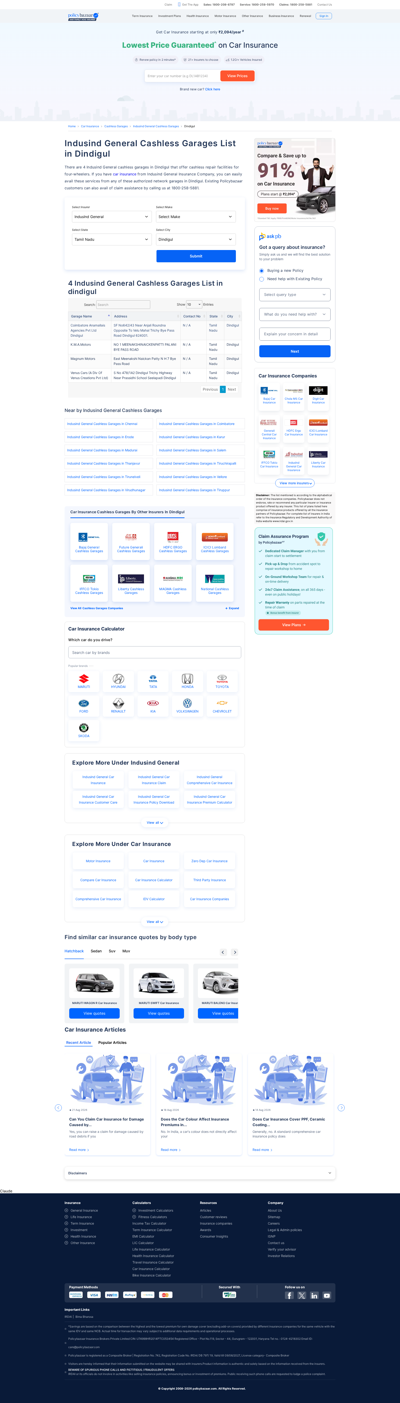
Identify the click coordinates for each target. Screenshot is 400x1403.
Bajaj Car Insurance (269, 400)
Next (232, 389)
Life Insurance (81, 1217)
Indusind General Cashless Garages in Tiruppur (194, 490)
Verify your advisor (282, 1249)
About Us (275, 1210)
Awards (205, 1230)
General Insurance (84, 1210)
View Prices (237, 75)
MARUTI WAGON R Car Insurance (94, 1003)
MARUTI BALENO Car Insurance (223, 1003)
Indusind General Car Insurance (98, 780)
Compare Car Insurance (98, 880)
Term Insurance (82, 1223)
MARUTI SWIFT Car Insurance (159, 1003)
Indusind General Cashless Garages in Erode (100, 437)
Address (120, 316)
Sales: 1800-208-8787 (219, 4)
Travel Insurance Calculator (153, 1262)
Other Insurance (83, 1243)
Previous (210, 389)
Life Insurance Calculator (151, 1249)
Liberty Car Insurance (318, 464)
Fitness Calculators (152, 1217)
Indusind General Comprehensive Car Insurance (209, 780)
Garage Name (81, 316)
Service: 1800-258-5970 (257, 4)
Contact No (191, 316)
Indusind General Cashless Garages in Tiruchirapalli (197, 463)
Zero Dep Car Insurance (209, 861)
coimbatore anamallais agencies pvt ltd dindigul (88, 330)
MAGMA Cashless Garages (172, 591)
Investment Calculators (155, 1210)
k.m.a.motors (81, 344)
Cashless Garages (116, 126)
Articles (205, 1210)
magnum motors (83, 359)
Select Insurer (81, 207)
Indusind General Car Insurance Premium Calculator (209, 799)
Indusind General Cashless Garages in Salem (192, 450)
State (213, 316)
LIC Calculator (143, 1243)
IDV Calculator (154, 899)
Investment (79, 1230)
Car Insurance (90, 126)
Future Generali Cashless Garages (131, 549)
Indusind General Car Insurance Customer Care (98, 799)
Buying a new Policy (285, 270)
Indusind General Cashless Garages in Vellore (193, 477)
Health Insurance (83, 1236)
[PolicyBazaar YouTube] (326, 1295)
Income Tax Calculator (149, 1223)
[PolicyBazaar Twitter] (301, 1295)
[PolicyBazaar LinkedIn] (314, 1295)
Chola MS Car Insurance (294, 400)
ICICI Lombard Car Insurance (318, 432)
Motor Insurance (98, 861)
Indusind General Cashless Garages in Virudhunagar (106, 490)
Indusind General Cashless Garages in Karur (192, 437)
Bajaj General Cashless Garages (89, 549)
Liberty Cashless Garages (131, 591)
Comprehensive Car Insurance (98, 899)
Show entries (195, 304)
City (230, 316)
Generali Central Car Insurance (269, 434)
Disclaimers (77, 1173)
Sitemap (274, 1217)
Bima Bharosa (84, 1316)
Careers (274, 1223)
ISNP (271, 1236)
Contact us (276, 1243)
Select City (163, 229)
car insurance (124, 174)
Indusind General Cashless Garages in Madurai (102, 450)
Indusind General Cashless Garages (156, 126)
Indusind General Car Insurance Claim (154, 780)
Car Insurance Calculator (153, 880)
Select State (80, 229)
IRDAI (68, 1316)
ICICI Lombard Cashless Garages (215, 549)
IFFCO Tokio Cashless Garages (89, 591)
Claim (168, 4)
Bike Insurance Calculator (151, 1275)
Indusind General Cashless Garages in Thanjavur (103, 463)
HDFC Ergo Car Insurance (294, 432)
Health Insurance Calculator (153, 1256)
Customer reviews (213, 1217)
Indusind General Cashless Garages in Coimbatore (196, 424)
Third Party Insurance (209, 880)
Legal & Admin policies (285, 1230)
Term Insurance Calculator (152, 1230)
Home (72, 126)
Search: (90, 305)
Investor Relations (281, 1256)
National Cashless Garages (215, 591)
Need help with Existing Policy (294, 278)
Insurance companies (216, 1223)
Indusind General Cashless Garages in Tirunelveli (103, 477)
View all (153, 822)
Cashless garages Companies (102, 608)
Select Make (164, 207)
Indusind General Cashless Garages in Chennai (102, 424)
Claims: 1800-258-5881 (295, 4)
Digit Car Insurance (318, 400)
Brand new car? (200, 89)
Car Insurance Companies (209, 899)
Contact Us (324, 4)
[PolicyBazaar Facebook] (289, 1295)
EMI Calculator (143, 1236)
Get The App (190, 4)
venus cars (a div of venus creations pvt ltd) (89, 375)
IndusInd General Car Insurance (294, 466)
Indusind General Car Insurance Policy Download (154, 799)
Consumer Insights (214, 1236)
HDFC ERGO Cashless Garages (173, 549)
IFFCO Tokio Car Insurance (269, 464)
